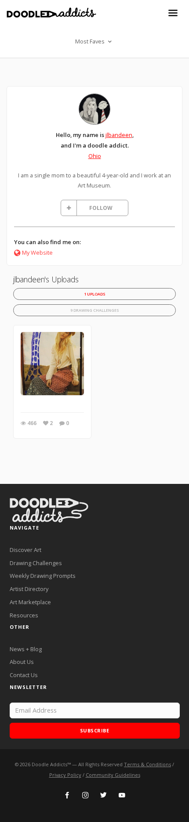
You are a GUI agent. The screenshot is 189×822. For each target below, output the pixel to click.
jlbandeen (118, 135)
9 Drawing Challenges (94, 310)
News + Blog (26, 649)
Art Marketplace (30, 602)
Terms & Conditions (147, 764)
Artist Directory (29, 589)
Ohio (94, 156)
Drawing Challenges (36, 563)
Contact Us (24, 675)
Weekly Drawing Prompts (43, 576)
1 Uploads (94, 294)
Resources (24, 615)
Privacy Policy (65, 775)
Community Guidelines (113, 775)
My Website (37, 252)
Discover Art (25, 550)
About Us (22, 662)
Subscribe (94, 730)
